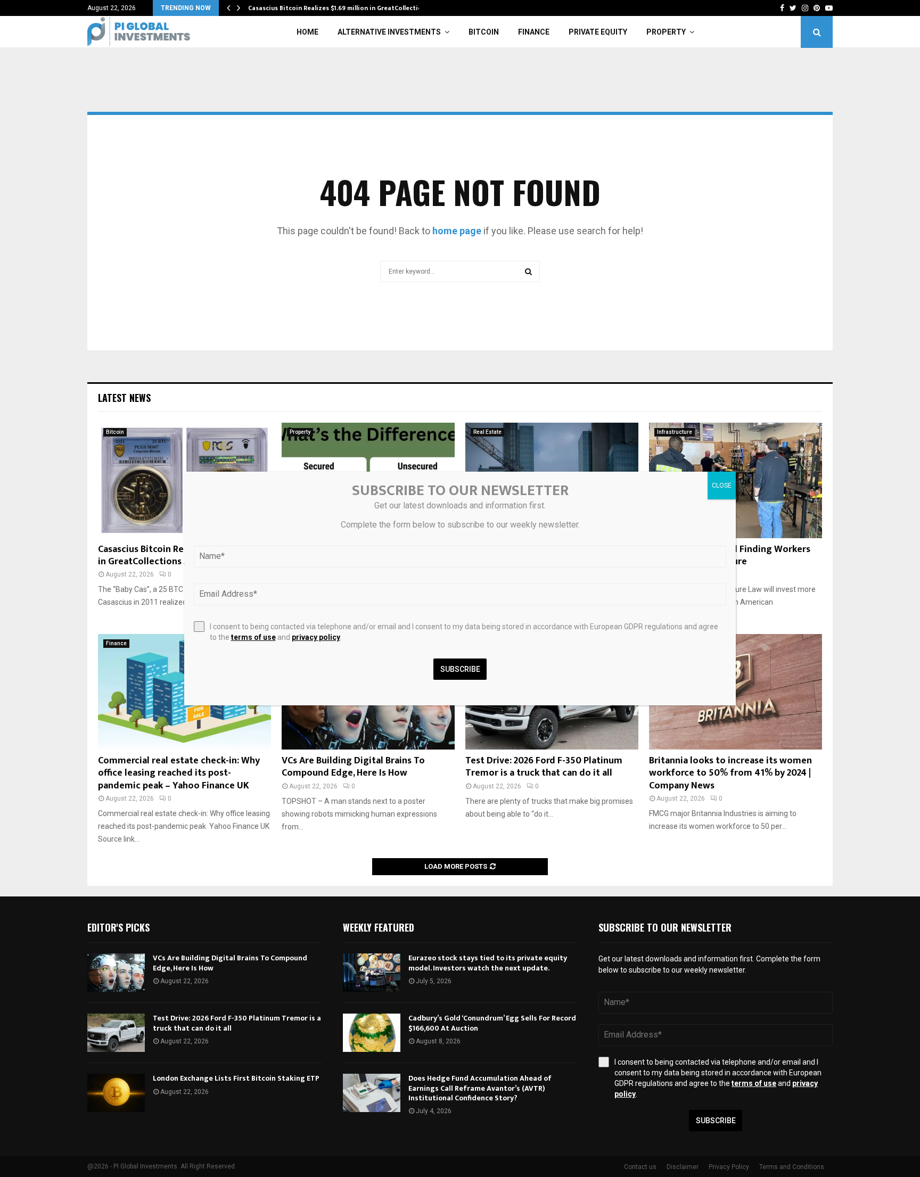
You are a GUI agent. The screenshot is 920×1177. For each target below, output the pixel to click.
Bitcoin (484, 32)
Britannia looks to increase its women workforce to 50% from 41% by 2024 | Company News (730, 773)
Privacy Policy (729, 1167)
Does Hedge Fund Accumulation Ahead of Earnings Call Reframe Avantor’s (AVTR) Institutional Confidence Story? (480, 1088)
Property (666, 32)
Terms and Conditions (791, 1167)
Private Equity (598, 32)
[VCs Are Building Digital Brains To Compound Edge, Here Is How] (116, 972)
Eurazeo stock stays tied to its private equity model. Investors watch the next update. (487, 963)
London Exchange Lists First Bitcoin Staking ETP (236, 1078)
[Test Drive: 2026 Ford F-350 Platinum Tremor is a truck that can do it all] (116, 1033)
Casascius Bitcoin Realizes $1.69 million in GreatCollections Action (181, 555)
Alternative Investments (389, 32)
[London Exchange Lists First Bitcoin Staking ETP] (116, 1093)
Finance (533, 32)
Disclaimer (683, 1167)
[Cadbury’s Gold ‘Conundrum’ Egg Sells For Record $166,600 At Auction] (371, 1033)
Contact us (640, 1167)
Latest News (124, 398)
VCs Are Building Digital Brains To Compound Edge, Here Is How (353, 767)
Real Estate (487, 432)
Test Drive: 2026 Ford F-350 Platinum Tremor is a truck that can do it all (543, 767)
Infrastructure (674, 432)
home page (456, 230)
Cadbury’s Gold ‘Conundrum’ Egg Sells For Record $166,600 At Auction (492, 1023)
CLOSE (722, 485)
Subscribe (716, 1120)
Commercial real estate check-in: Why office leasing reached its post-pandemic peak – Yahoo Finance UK (179, 773)
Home (307, 32)
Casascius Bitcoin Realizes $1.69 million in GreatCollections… (341, 8)
